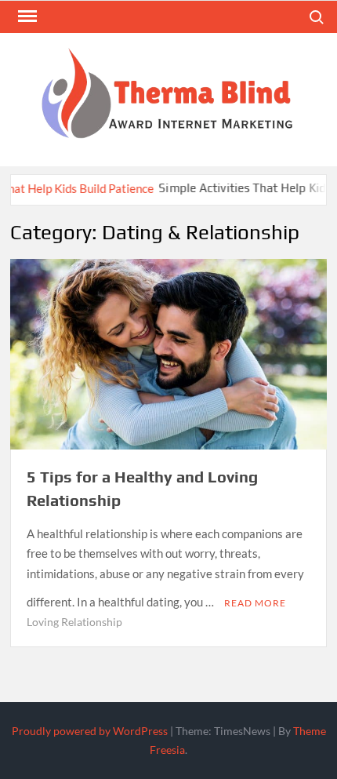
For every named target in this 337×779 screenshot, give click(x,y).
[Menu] (26, 16)
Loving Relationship (74, 621)
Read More (255, 603)
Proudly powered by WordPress (90, 730)
